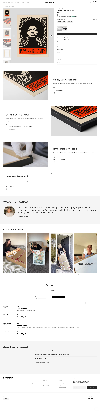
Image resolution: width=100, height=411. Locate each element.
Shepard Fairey (60, 8)
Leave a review (58, 296)
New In (33, 381)
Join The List (92, 387)
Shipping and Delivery (47, 381)
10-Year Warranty (46, 385)
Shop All (33, 380)
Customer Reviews (62, 381)
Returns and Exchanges (47, 383)
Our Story (60, 380)
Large (64, 22)
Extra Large (70, 22)
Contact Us (45, 380)
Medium (60, 22)
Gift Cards (34, 383)
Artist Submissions (62, 387)
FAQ (43, 387)
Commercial (61, 383)
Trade (60, 385)
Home (4, 6)
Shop (7, 6)
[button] (90, 2)
